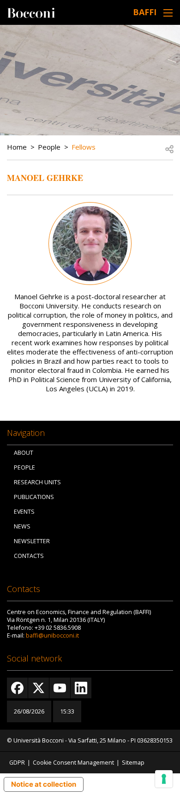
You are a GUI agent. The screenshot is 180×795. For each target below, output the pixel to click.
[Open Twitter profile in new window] (38, 688)
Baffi (144, 11)
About (23, 453)
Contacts (29, 556)
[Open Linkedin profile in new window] (81, 688)
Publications (34, 497)
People (49, 146)
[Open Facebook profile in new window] (17, 688)
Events (24, 512)
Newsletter (32, 541)
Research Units (37, 482)
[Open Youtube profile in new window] (59, 688)
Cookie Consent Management (73, 762)
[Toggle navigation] (168, 13)
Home (17, 146)
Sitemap (133, 762)
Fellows (84, 146)
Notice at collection (43, 784)
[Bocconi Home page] (31, 12)
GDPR (17, 762)
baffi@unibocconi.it (52, 635)
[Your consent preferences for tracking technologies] (164, 779)
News (22, 526)
